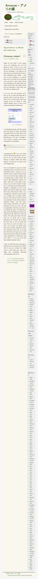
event (31, 129)
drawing (32, 122)
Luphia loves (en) (31, 306)
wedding (32, 182)
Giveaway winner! (12, 56)
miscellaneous (15, 258)
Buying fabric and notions (12, 29)
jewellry (32, 104)
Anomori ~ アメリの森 (16, 7)
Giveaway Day (14, 260)
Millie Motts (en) (31, 312)
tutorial (31, 168)
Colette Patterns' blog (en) (32, 300)
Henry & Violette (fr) (32, 246)
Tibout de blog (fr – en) (32, 325)
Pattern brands (19, 22)
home (31, 141)
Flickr (31, 199)
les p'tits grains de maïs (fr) (32, 259)
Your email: (31, 87)
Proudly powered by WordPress (14, 575)
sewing (31, 108)
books (31, 143)
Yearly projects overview (11, 26)
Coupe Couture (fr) (32, 361)
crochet (31, 112)
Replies (15, 262)
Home (6, 22)
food (31, 135)
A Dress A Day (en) (32, 340)
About (11, 22)
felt (30, 133)
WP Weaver (29, 575)
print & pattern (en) (31, 345)
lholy (17, 58)
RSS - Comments (32, 63)
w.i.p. (31, 178)
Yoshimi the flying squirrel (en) (32, 286)
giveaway (21, 258)
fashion (31, 147)
